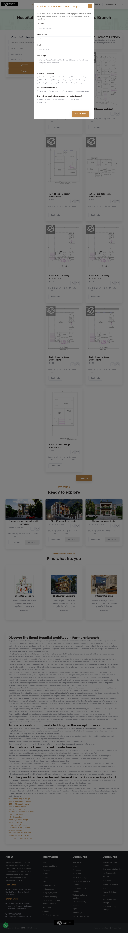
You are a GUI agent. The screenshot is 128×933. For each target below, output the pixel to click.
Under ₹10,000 (44, 100)
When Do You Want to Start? (47, 88)
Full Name (40, 24)
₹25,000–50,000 (78, 100)
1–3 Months (69, 91)
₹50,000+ (42, 103)
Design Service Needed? (46, 73)
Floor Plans (43, 77)
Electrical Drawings (79, 80)
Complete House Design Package (70, 83)
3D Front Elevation (59, 77)
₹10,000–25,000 (61, 100)
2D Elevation (43, 80)
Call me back (80, 114)
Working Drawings (59, 80)
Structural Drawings (78, 77)
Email (39, 45)
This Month (55, 91)
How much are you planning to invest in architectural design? (59, 96)
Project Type (41, 56)
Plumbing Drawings (46, 83)
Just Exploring (83, 91)
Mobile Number (42, 34)
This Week (42, 91)
